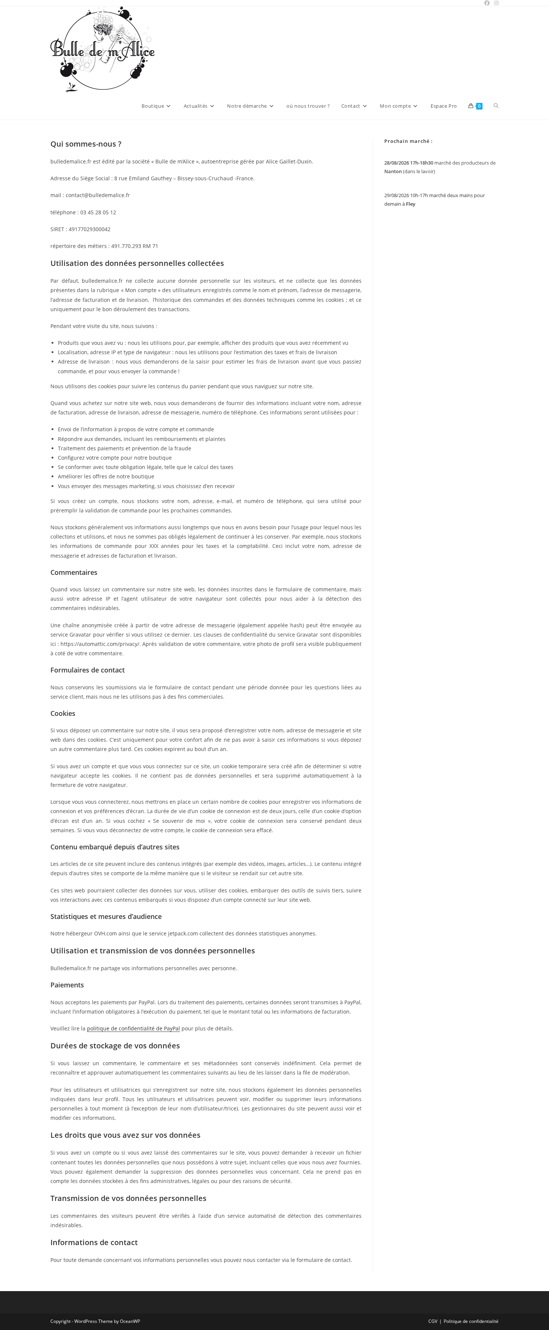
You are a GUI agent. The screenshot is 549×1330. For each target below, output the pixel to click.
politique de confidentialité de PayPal (133, 1028)
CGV (432, 1321)
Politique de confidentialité (471, 1321)
